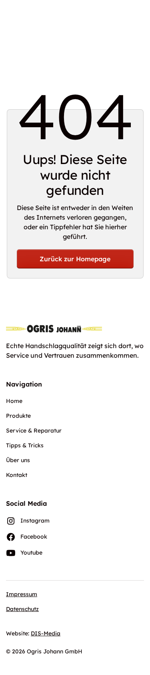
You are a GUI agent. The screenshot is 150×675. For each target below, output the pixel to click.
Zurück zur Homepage (75, 259)
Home (14, 401)
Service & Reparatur (34, 430)
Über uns (18, 460)
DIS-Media (45, 633)
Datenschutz (22, 609)
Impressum (21, 594)
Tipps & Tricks (25, 445)
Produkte (18, 415)
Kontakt (16, 475)
